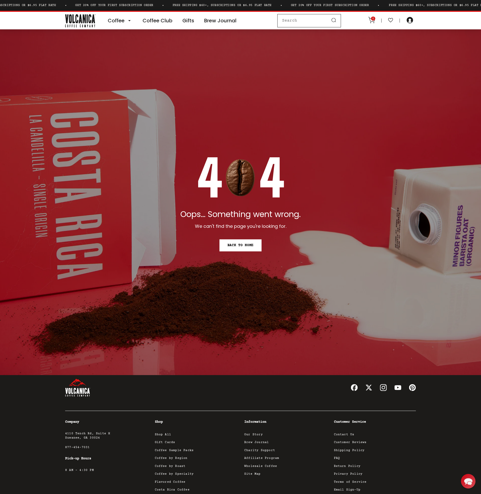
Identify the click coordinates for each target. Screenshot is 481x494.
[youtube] (397, 387)
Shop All (163, 434)
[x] (368, 387)
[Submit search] (334, 20)
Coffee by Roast (170, 466)
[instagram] (383, 387)
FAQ (337, 458)
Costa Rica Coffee (172, 489)
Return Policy (347, 466)
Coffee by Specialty (174, 474)
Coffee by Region (171, 458)
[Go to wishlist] (391, 20)
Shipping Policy (349, 450)
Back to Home (240, 245)
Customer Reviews (350, 442)
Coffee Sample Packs (174, 450)
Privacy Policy (348, 474)
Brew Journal (256, 442)
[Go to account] (410, 20)
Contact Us (344, 434)
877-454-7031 (77, 447)
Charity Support (259, 450)
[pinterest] (412, 387)
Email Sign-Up (347, 489)
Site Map (252, 474)
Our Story (253, 434)
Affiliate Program (261, 458)
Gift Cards (165, 442)
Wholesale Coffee (260, 466)
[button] (468, 481)
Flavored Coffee (170, 482)
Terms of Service (350, 482)
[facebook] (354, 387)
